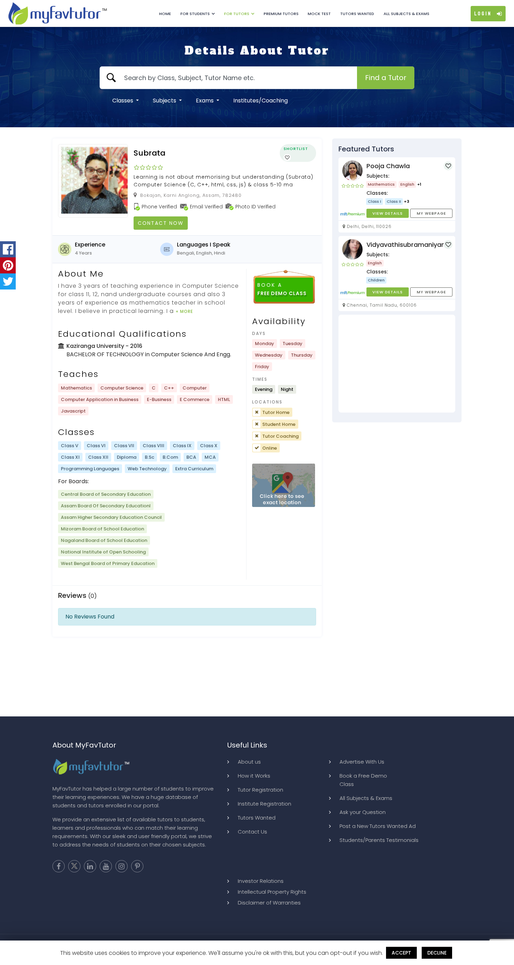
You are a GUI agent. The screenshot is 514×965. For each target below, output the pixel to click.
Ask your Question (363, 812)
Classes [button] (123, 100)
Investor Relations (261, 881)
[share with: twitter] (8, 281)
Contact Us (252, 831)
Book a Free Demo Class (363, 780)
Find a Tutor (385, 78)
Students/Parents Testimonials (379, 840)
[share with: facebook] (8, 249)
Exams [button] (205, 100)
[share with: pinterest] (8, 265)
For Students (195, 13)
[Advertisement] (397, 363)
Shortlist (296, 148)
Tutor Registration (260, 789)
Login (483, 13)
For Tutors (236, 13)
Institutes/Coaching (260, 100)
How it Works (254, 775)
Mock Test (319, 13)
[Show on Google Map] (283, 485)
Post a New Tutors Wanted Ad (378, 826)
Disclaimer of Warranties (269, 902)
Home (165, 13)
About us (249, 761)
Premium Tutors (281, 13)
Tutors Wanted (357, 13)
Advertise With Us (362, 761)
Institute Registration (264, 803)
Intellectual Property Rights (272, 891)
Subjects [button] (165, 100)
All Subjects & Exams (406, 13)
